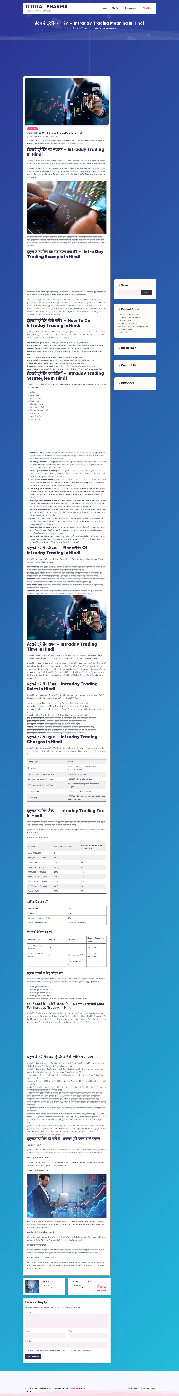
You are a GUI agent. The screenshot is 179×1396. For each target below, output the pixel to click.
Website (28, 1341)
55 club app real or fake (82, 1281)
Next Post (77, 1286)
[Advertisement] (89, 55)
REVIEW (115, 8)
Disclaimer (128, 348)
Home (104, 8)
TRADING (147, 8)
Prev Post (46, 1286)
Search (125, 285)
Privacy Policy (149, 1389)
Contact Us (129, 365)
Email (71, 1331)
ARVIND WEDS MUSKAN (128, 314)
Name (28, 1331)
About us (127, 382)
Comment (29, 1312)
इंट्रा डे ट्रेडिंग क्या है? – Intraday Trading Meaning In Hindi (133, 328)
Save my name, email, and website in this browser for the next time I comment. (59, 1351)
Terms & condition (132, 1389)
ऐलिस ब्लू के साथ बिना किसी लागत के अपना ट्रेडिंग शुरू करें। (46, 1135)
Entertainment (130, 8)
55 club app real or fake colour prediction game (131, 318)
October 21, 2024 (35, 137)
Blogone (73, 1388)
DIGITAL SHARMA (47, 7)
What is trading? (47, 1281)
